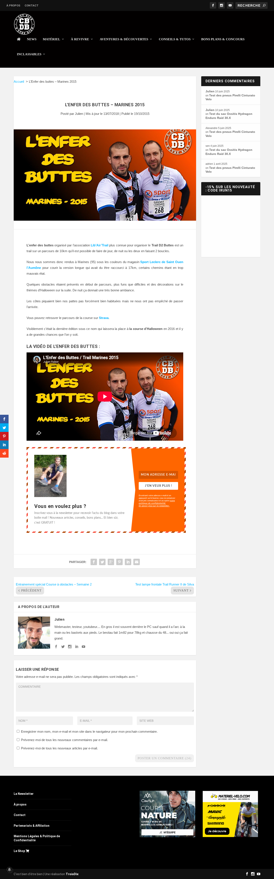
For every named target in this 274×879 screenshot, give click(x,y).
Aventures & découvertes (124, 39)
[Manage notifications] (9, 869)
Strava (104, 318)
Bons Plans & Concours (222, 39)
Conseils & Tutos (175, 39)
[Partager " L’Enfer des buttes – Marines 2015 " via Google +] (111, 562)
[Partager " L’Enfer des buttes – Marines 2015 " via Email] (136, 562)
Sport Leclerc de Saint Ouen (161, 262)
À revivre (80, 39)
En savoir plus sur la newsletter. (154, 505)
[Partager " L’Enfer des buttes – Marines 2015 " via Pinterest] (119, 562)
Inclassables (29, 54)
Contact (32, 5)
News (31, 39)
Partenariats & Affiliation (31, 825)
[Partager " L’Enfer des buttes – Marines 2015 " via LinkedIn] (128, 562)
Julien (79, 113)
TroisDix (72, 874)
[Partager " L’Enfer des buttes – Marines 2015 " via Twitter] (102, 562)
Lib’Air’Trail (99, 245)
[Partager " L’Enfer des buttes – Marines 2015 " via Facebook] (93, 562)
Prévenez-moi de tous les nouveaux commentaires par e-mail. (64, 740)
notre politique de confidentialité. (157, 502)
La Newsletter (24, 793)
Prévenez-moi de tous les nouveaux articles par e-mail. (59, 748)
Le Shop (20, 851)
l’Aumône (34, 268)
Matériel (51, 39)
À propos (13, 5)
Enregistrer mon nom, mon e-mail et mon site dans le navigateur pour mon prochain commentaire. (89, 731)
